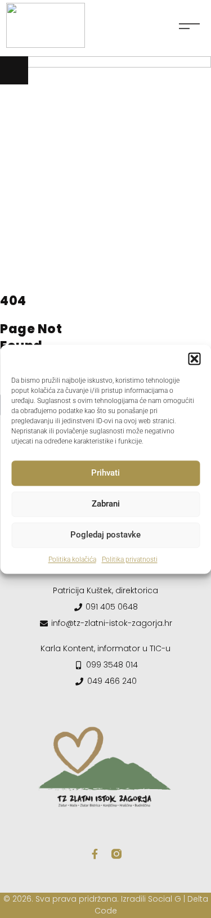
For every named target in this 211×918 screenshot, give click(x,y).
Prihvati (105, 473)
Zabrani (106, 504)
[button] (194, 358)
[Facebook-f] (95, 854)
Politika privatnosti (130, 559)
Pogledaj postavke (105, 535)
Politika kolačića (72, 559)
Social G (164, 898)
